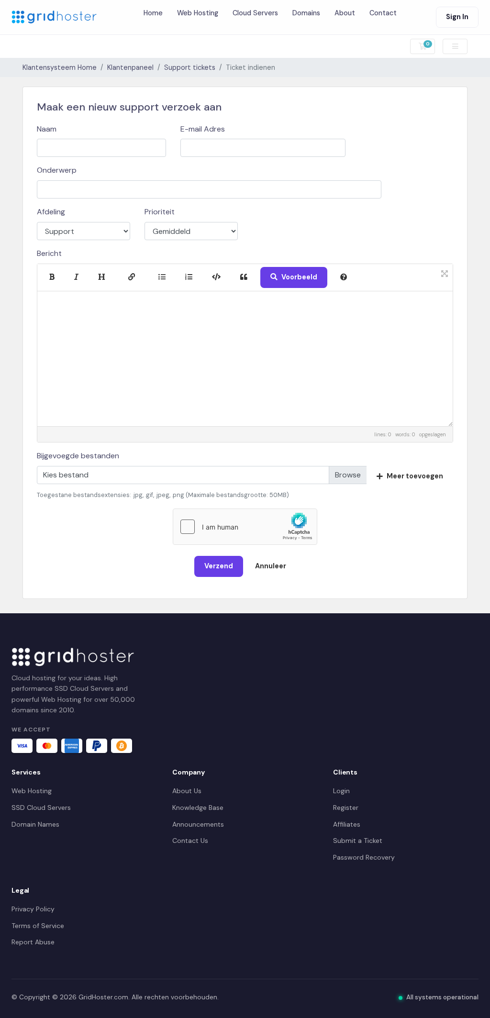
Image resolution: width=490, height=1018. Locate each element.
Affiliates (346, 824)
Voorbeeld (299, 277)
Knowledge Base (197, 807)
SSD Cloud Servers (41, 807)
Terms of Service (37, 925)
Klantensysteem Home (59, 67)
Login (341, 790)
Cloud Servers (255, 13)
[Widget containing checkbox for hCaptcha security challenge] (245, 527)
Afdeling (51, 212)
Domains (306, 13)
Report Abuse (33, 942)
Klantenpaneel (130, 67)
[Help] (343, 277)
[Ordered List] (188, 277)
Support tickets (189, 67)
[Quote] (243, 277)
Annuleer (270, 566)
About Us (186, 790)
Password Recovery (364, 857)
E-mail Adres (202, 129)
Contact (383, 13)
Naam (46, 129)
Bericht (49, 253)
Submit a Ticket (357, 840)
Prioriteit (160, 212)
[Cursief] (76, 277)
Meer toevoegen (415, 476)
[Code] (216, 277)
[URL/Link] (131, 277)
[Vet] (52, 277)
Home (153, 13)
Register (345, 807)
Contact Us (190, 840)
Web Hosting (197, 13)
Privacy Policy (33, 909)
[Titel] (101, 277)
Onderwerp (57, 170)
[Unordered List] (162, 277)
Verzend (218, 566)
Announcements (198, 824)
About (344, 13)
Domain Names (35, 824)
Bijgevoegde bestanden (78, 456)
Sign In (457, 16)
